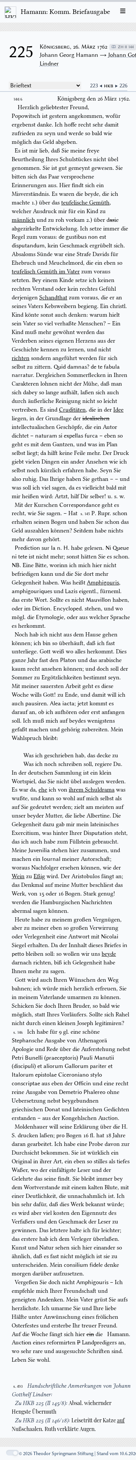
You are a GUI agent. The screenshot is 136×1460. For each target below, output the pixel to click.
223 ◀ (97, 85)
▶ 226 (121, 85)
